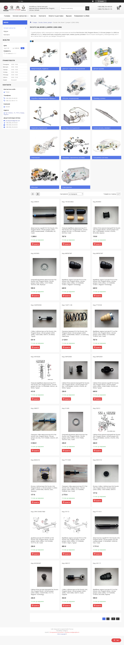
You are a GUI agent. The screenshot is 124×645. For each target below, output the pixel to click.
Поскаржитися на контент (57, 632)
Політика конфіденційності (72, 632)
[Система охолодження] (75, 115)
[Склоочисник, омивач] (106, 115)
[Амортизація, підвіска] (44, 56)
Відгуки (69, 16)
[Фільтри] (44, 175)
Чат (117, 640)
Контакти (42, 16)
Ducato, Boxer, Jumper (45, 22)
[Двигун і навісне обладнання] (75, 56)
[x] (32, 41)
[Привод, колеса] (106, 86)
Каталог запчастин (20, 16)
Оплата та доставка (56, 16)
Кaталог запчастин (9, 28)
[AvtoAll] (15, 8)
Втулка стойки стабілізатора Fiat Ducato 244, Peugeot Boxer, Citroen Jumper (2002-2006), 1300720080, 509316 (106, 487)
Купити (36, 244)
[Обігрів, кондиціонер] (75, 86)
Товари (34, 22)
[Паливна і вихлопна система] (75, 145)
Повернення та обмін (81, 16)
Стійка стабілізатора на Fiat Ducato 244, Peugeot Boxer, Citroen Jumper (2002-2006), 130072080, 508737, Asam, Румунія (75, 592)
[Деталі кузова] (106, 56)
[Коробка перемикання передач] (44, 86)
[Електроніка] (75, 175)
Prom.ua (71, 629)
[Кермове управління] (44, 115)
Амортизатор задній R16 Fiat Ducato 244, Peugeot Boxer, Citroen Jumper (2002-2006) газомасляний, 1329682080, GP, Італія (44, 230)
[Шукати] (87, 8)
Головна (7, 16)
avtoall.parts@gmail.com (12, 120)
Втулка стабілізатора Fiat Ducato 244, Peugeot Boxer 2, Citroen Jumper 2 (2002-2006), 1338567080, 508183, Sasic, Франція (44, 488)
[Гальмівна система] (106, 145)
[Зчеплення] (44, 145)
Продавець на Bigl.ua (62, 630)
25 (113, 619)
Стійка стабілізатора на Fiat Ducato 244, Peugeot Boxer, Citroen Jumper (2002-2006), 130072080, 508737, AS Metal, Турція (43, 333)
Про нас (33, 16)
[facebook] (30, 41)
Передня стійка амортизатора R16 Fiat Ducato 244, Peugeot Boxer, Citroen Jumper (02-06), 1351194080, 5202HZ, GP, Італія (44, 437)
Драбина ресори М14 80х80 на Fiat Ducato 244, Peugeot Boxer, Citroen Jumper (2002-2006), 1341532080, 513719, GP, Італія (42, 540)
